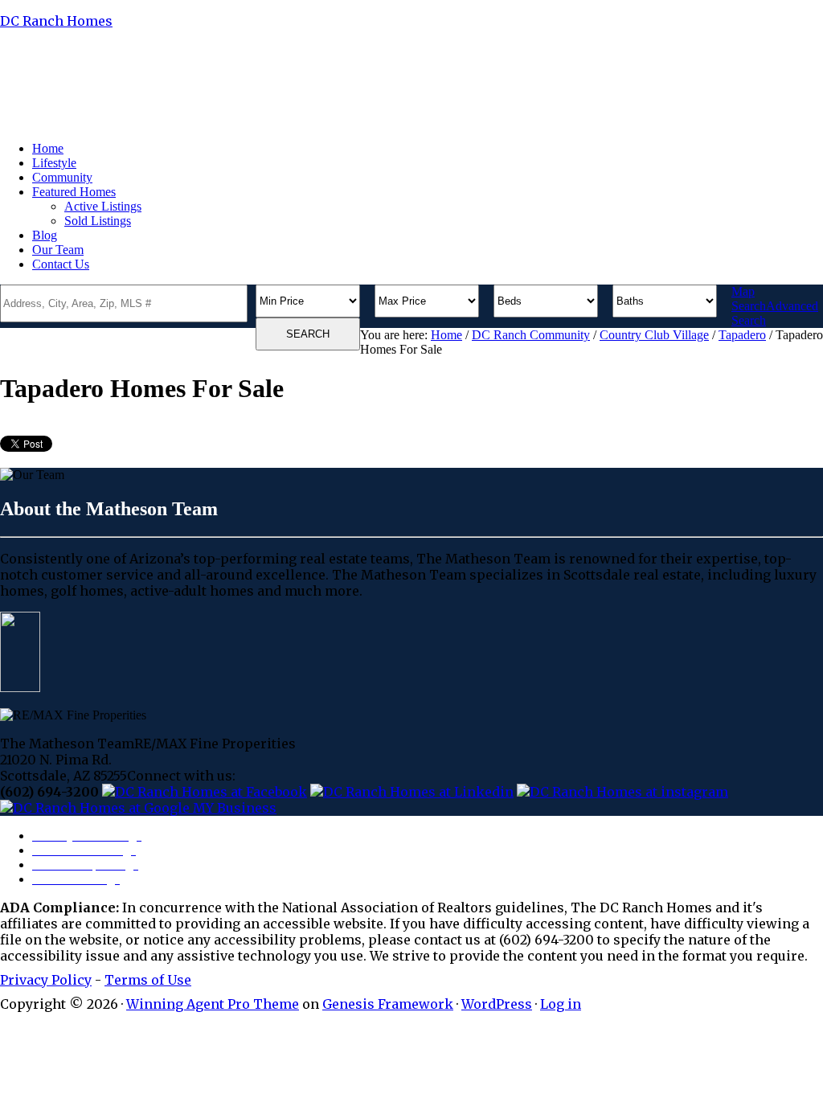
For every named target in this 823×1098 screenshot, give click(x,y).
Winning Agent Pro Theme (212, 1004)
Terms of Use (147, 980)
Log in (560, 1004)
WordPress (496, 1004)
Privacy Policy (46, 980)
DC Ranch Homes (56, 21)
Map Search (748, 299)
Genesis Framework (387, 1004)
